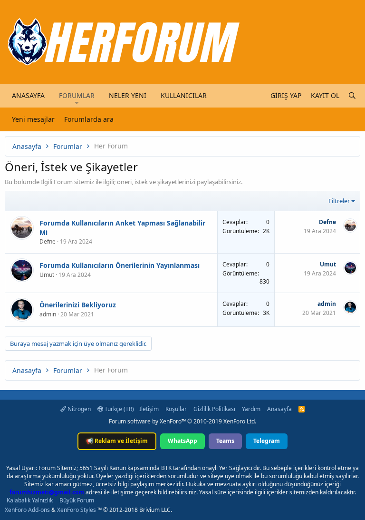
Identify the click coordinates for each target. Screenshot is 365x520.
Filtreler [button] (339, 200)
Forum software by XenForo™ (182, 421)
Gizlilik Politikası (214, 409)
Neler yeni (127, 95)
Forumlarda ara (89, 119)
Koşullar (176, 409)
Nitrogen (78, 409)
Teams (225, 441)
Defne (47, 241)
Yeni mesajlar (33, 119)
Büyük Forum (76, 500)
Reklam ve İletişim (117, 441)
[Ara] (352, 96)
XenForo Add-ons (27, 510)
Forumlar (77, 95)
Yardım (251, 409)
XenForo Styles (76, 510)
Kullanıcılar (184, 95)
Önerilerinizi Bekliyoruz (77, 304)
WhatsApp (182, 441)
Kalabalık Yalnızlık (30, 500)
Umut (46, 275)
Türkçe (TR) (118, 409)
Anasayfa (28, 95)
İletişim (149, 409)
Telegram (266, 441)
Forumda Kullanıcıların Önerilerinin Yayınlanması (119, 265)
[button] (76, 103)
